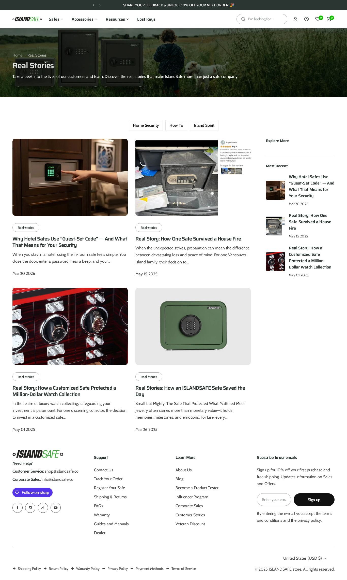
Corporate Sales (189, 505)
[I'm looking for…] (243, 19)
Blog (179, 478)
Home (17, 55)
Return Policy (58, 568)
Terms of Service (183, 568)
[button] (93, 5)
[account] (295, 19)
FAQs (98, 505)
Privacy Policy (117, 568)
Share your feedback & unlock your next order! (176, 5)
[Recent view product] (306, 19)
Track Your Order (108, 478)
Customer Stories (190, 515)
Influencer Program (192, 496)
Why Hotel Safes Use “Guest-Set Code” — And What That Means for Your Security (69, 242)
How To (176, 125)
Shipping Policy (29, 568)
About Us (184, 470)
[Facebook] (17, 508)
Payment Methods (150, 568)
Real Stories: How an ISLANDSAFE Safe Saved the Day (190, 391)
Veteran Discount (190, 523)
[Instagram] (30, 508)
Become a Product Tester (197, 487)
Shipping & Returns (110, 496)
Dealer (99, 532)
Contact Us (103, 470)
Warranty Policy (88, 568)
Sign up (314, 499)
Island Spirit (204, 125)
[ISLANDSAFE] (27, 19)
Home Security (146, 125)
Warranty (102, 515)
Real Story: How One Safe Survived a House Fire (188, 239)
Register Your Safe (109, 487)
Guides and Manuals (111, 523)
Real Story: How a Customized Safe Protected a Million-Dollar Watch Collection (64, 391)
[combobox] (261, 19)
